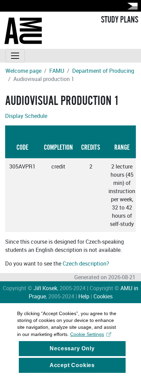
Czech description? (86, 263)
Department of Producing (103, 71)
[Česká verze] (131, 6)
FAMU (56, 71)
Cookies (103, 296)
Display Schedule (26, 116)
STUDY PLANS (119, 20)
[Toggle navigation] (15, 56)
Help (83, 296)
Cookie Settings (87, 334)
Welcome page (23, 71)
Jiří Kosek (45, 288)
